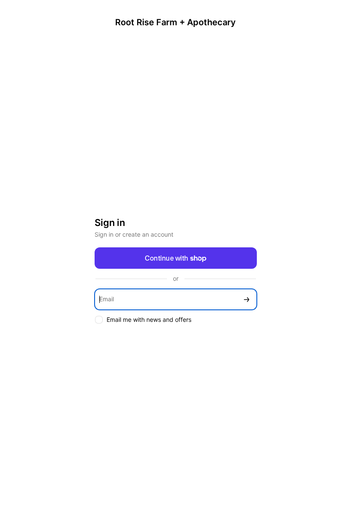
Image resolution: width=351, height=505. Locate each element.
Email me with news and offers (149, 319)
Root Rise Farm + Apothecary (175, 22)
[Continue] (246, 299)
